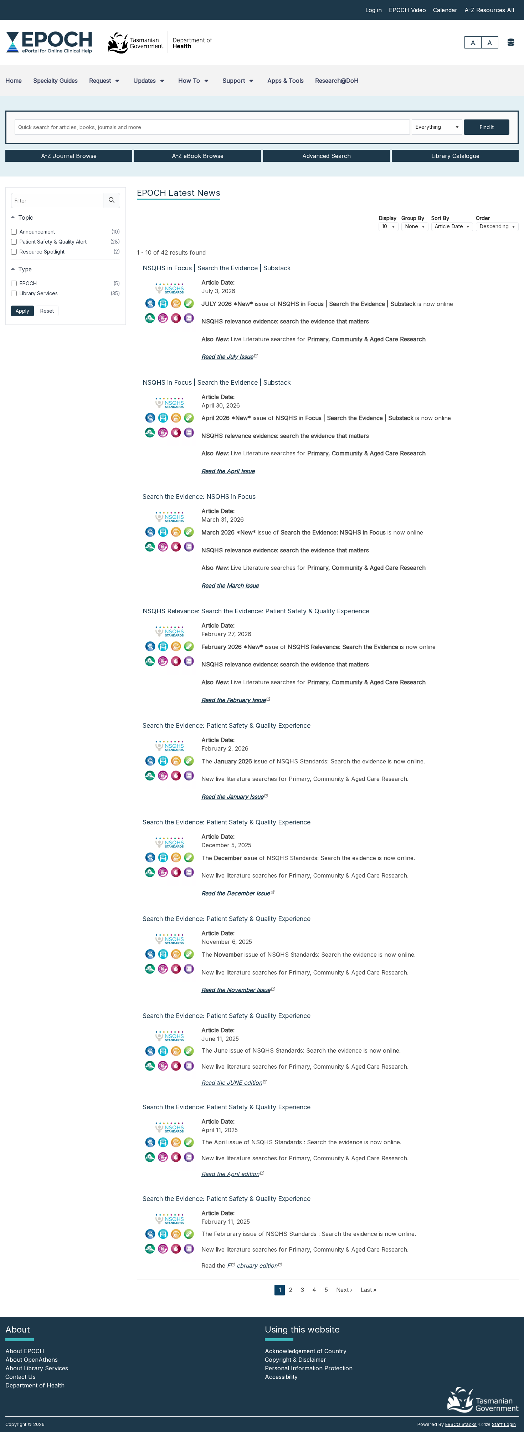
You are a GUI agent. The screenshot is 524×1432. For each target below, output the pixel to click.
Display (387, 218)
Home (13, 80)
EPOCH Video (407, 10)
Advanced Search (326, 155)
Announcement (70, 232)
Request (101, 80)
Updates (145, 80)
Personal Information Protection (309, 1368)
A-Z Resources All (489, 10)
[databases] (511, 42)
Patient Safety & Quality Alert (70, 242)
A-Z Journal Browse (69, 155)
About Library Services (36, 1368)
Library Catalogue (455, 155)
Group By (412, 218)
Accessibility (281, 1376)
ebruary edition (257, 1265)
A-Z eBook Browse (198, 155)
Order (483, 218)
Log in (373, 10)
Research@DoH (337, 80)
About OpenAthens (31, 1359)
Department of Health (35, 1385)
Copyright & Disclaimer (295, 1359)
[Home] (49, 42)
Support (234, 80)
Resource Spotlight (70, 252)
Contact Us (20, 1376)
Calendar (445, 10)
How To (190, 80)
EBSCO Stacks (461, 1424)
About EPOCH (24, 1351)
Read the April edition (230, 1173)
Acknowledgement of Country (305, 1351)
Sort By (440, 218)
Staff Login (504, 1424)
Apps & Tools (285, 80)
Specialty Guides (55, 80)
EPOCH (70, 283)
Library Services (70, 293)
